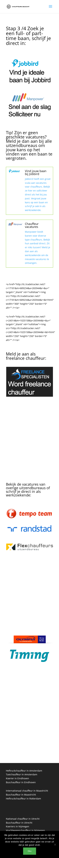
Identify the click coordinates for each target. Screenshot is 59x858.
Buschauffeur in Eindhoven (21, 782)
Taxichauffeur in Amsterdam (21, 774)
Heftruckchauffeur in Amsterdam (24, 770)
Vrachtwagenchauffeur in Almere (24, 739)
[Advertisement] (29, 443)
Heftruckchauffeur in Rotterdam (23, 798)
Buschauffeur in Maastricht (21, 794)
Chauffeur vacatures (32, 225)
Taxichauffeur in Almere (19, 743)
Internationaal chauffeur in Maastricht (27, 790)
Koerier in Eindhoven (17, 778)
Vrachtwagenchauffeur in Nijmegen (25, 830)
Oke (29, 851)
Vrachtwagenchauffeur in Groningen (26, 747)
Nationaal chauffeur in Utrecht (22, 818)
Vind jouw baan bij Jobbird (35, 172)
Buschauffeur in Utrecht (19, 822)
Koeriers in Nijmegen (17, 826)
